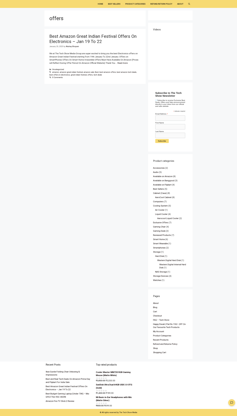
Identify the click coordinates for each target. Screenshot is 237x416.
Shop (155, 348)
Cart (155, 311)
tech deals (98, 75)
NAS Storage (161, 272)
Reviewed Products (162, 235)
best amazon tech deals (126, 72)
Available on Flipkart (162, 184)
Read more (123, 63)
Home (100, 4)
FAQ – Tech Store (161, 320)
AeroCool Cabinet (163, 197)
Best (97, 72)
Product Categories (135, 4)
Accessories (159, 168)
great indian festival (79, 75)
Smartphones (159, 247)
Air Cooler (159, 210)
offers (90, 75)
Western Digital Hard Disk (169, 260)
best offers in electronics (59, 75)
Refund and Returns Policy (165, 344)
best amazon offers (107, 72)
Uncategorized (58, 69)
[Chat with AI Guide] (231, 402)
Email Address (161, 114)
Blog (155, 307)
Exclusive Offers (160, 222)
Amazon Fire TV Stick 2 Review (60, 401)
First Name (159, 123)
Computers (158, 201)
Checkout (157, 316)
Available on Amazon (162, 176)
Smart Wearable (160, 243)
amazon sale (89, 72)
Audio (155, 172)
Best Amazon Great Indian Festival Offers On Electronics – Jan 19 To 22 (93, 39)
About (180, 4)
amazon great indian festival (71, 72)
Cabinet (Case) (160, 193)
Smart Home (159, 239)
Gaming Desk (159, 231)
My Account (158, 331)
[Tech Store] (55, 3)
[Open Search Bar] (189, 4)
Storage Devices (160, 276)
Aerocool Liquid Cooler (168, 218)
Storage (156, 252)
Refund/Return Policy (161, 4)
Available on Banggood (163, 180)
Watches (157, 280)
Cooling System (160, 205)
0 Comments (57, 77)
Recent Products (160, 340)
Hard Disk (159, 256)
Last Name (159, 131)
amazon (55, 72)
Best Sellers (114, 4)
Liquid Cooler (161, 214)
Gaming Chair (159, 226)
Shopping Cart (159, 352)
